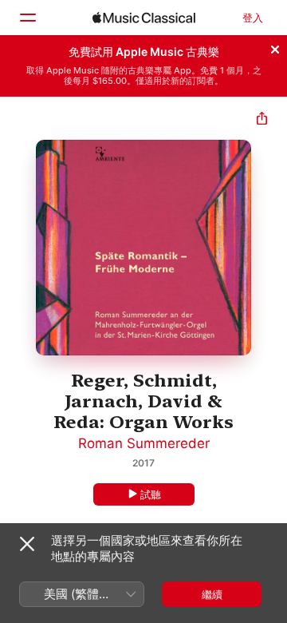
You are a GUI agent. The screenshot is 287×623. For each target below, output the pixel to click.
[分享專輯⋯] (262, 120)
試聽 (150, 494)
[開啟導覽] (27, 17)
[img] (143, 17)
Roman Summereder (144, 443)
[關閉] (275, 47)
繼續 (212, 594)
